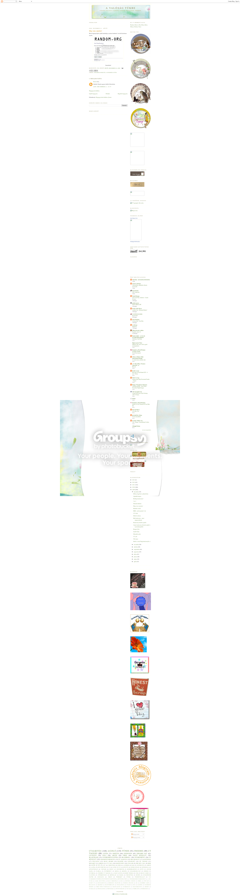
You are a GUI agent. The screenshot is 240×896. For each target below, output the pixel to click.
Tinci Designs (135, 319)
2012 (133, 482)
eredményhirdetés (100, 72)
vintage (103, 869)
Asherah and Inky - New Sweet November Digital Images (139, 387)
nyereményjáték (111, 72)
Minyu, (132, 27)
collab (130, 863)
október (136, 547)
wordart (119, 877)
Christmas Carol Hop (137, 339)
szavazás (101, 877)
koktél (124, 871)
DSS (121, 881)
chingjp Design (136, 426)
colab (129, 884)
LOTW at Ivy (95, 865)
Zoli (104, 855)
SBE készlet (135, 859)
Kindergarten (132, 869)
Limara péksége (136, 283)
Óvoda (128, 877)
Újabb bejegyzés (93, 94)
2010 (133, 487)
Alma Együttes (100, 881)
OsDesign (128, 853)
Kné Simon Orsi (133, 218)
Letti (142, 869)
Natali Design (135, 296)
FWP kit (146, 881)
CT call (135, 536)
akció (114, 855)
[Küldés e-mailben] (90, 71)
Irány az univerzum (116, 869)
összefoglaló (140, 877)
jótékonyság (102, 875)
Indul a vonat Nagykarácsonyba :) (141, 541)
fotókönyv (108, 871)
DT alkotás (122, 859)
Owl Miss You (135, 411)
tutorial (92, 873)
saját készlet (140, 855)
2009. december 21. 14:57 (102, 86)
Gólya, (143, 25)
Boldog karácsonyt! (138, 499)
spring (146, 871)
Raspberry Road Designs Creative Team (138, 350)
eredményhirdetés (137, 879)
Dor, (140, 25)
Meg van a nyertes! (138, 506)
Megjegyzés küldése (94, 91)
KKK (149, 863)
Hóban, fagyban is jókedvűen (140, 494)
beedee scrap (135, 371)
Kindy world (128, 873)
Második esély (137, 534)
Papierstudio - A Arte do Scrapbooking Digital (138, 336)
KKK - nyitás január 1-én (139, 511)
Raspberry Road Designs (138, 403)
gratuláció (116, 886)
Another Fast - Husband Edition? (139, 310)
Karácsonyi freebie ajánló (139, 522)
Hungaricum (102, 883)
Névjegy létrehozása (135, 241)
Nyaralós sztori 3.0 (136, 332)
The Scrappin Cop (137, 392)
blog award (108, 861)
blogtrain (94, 857)
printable (110, 888)
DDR (119, 865)
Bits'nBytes (102, 867)
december (136, 492)
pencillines (101, 888)
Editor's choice (137, 516)
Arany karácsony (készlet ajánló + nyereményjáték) (141, 526)
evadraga (134, 325)
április (135, 561)
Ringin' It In (136, 529)
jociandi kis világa (137, 415)
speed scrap (135, 867)
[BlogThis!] (92, 71)
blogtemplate (109, 884)
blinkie (100, 884)
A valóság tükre (121, 7)
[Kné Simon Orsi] (136, 240)
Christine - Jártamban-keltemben (141, 279)
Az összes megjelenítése (146, 430)
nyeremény (140, 857)
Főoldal (108, 94)
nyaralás (92, 888)
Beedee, (132, 25)
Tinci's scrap (135, 378)
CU (109, 867)
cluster (92, 875)
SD (136, 883)
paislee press (135, 303)
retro (138, 875)
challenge (120, 884)
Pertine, (136, 27)
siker (101, 863)
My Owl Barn (136, 409)
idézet (147, 886)
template (136, 888)
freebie (138, 850)
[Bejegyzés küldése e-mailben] (122, 68)
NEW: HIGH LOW (136, 304)
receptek (129, 875)
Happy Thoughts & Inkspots (139, 385)
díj (134, 884)
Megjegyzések (136, 837)
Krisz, (146, 25)
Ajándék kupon (137, 496)
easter (140, 884)
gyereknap (126, 886)
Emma (139, 881)
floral (98, 871)
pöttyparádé (120, 888)
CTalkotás (95, 850)
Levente (93, 855)
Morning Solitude (114, 883)
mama (121, 875)
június (135, 556)
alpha (93, 867)
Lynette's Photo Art (137, 420)
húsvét (125, 867)
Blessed (134, 366)
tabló (110, 877)
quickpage (147, 859)
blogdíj (120, 861)
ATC (104, 865)
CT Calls (135, 513)
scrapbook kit (135, 871)
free (125, 855)
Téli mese (135, 539)
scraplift (131, 861)
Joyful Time (136, 531)
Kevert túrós (135, 315)
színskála (145, 867)
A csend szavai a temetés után (139, 360)
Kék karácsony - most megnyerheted (138, 519)
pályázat (95, 861)
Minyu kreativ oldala (138, 330)
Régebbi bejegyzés (123, 94)
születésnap (93, 869)
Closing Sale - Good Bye (137, 321)
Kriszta (95, 81)
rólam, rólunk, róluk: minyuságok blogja (138, 357)
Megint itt (134, 326)
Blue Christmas (113, 881)
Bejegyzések (136, 834)
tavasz (129, 888)
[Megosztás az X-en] (93, 71)
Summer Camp (144, 883)
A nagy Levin (117, 873)
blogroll (126, 857)
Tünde (125, 850)
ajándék (126, 865)
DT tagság (144, 861)
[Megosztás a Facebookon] (95, 71)
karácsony (120, 863)
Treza (139, 27)
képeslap (113, 875)
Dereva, (137, 25)
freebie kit (142, 853)
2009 (133, 489)
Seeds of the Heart (137, 308)
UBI (137, 873)
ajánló (112, 850)
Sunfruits (140, 865)
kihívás (116, 853)
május (135, 559)
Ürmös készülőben (136, 416)
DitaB (133, 398)
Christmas (112, 865)
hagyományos (137, 886)
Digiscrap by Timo (137, 343)
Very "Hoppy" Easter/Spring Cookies (140, 422)
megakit (92, 863)
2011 (133, 485)
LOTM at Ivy (117, 867)
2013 (133, 480)
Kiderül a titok (137, 508)
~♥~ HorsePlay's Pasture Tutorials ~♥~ (138, 364)
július (135, 554)
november (136, 544)
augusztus (136, 552)
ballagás (92, 884)
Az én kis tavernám (137, 314)
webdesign (144, 888)
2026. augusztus (136, 292)
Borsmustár (135, 290)
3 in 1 (134, 501)
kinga (117, 871)
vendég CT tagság (104, 873)
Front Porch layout (136, 353)
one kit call (140, 863)
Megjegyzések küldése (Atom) (103, 97)
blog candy (145, 873)
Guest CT (92, 883)
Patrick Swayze (128, 883)
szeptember (137, 549)
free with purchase (103, 886)
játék (105, 853)
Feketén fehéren (137, 503)
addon (149, 865)
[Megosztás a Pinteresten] (97, 71)
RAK (133, 865)
